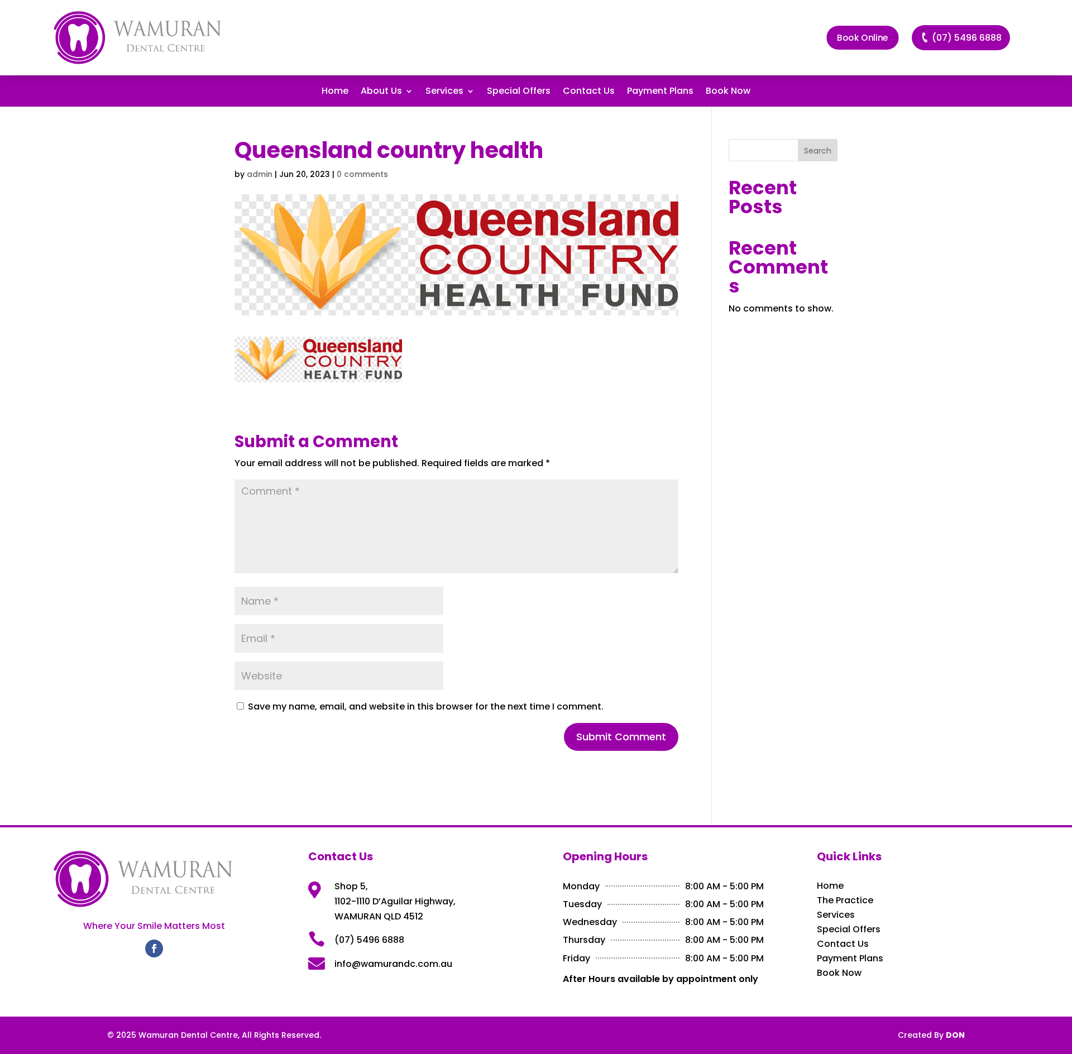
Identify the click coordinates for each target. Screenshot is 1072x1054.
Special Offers (519, 92)
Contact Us (589, 92)
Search (817, 150)
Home (335, 92)
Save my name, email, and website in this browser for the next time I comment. (426, 706)
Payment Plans (660, 92)
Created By (931, 1035)
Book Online (862, 37)
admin (259, 174)
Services (444, 92)
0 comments (362, 174)
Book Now (728, 92)
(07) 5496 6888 (967, 37)
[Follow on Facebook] (154, 948)
